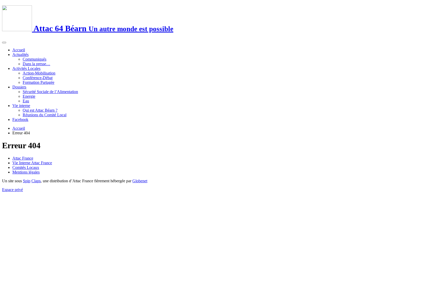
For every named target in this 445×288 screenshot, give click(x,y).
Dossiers (19, 87)
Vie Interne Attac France (32, 163)
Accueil (18, 50)
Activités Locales (26, 68)
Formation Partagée (38, 82)
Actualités (20, 54)
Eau (26, 101)
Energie (29, 96)
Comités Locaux (25, 167)
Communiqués (34, 59)
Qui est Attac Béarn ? (40, 110)
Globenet (139, 181)
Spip (26, 181)
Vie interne (21, 105)
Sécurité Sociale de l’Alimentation (50, 91)
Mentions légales (26, 172)
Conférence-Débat (38, 78)
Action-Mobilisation (39, 73)
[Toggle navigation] (4, 42)
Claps (36, 181)
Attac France (22, 158)
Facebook (20, 119)
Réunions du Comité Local (44, 115)
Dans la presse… (36, 64)
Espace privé (12, 189)
